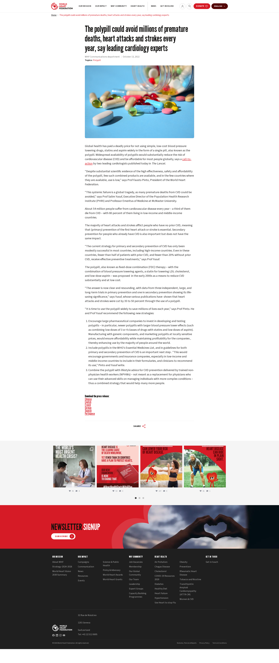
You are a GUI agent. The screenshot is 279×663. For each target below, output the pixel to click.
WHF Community (119, 6)
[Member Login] (182, 6)
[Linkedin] (57, 635)
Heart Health (137, 6)
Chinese (88, 399)
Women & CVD (187, 599)
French (88, 405)
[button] (136, 498)
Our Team (134, 579)
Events (81, 580)
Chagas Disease (162, 566)
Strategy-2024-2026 (62, 566)
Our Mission (85, 6)
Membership (135, 566)
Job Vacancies (136, 562)
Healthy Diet (161, 588)
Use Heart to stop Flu (165, 602)
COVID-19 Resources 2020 (165, 577)
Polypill (97, 60)
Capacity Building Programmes (137, 595)
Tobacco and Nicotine (190, 579)
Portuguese (90, 413)
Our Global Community (135, 573)
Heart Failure (161, 593)
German (88, 407)
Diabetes (159, 584)
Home (54, 15)
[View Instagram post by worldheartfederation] (92, 483)
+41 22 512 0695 (89, 634)
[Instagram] (60, 635)
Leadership (134, 584)
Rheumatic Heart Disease (188, 573)
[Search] (189, 6)
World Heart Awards (113, 574)
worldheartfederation (74, 448)
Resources (83, 576)
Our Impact (101, 6)
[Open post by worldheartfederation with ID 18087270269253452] (205, 466)
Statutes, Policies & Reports (186, 643)
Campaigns (83, 562)
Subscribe (61, 536)
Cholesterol (161, 571)
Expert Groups (136, 588)
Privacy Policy (204, 643)
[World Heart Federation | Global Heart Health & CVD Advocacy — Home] (62, 6)
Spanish (88, 410)
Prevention (185, 566)
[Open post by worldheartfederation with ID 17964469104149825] (74, 466)
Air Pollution (161, 562)
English (88, 402)
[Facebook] (53, 635)
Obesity (183, 562)
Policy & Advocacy (111, 570)
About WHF (58, 562)
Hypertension (161, 598)
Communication (86, 566)
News (153, 6)
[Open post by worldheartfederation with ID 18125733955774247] (161, 466)
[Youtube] (64, 635)
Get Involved (167, 6)
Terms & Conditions (219, 643)
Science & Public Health (111, 563)
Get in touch (212, 562)
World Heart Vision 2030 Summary (61, 573)
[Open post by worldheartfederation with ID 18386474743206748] (118, 466)
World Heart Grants (112, 579)
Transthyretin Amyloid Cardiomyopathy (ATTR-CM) (188, 589)
